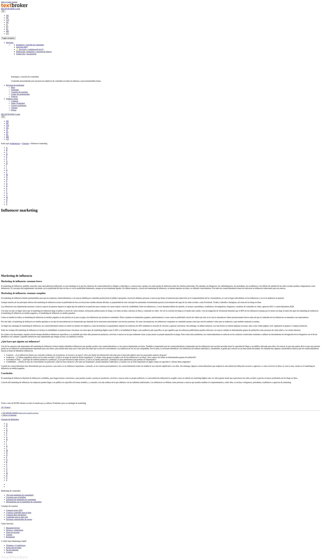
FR (7, 18)
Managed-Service (13, 528)
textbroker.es (15, 143)
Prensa (13, 110)
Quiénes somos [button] (12, 99)
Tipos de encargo (13, 532)
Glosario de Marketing (10, 419)
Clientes (14, 108)
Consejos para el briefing (16, 497)
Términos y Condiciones (15, 545)
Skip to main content (9, 2)
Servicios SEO (22, 47)
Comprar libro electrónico (16, 515)
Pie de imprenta (12, 550)
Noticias (14, 96)
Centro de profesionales (20, 94)
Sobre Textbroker (18, 103)
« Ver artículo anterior (19, 413)
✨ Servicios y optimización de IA (30, 49)
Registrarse (10, 537)
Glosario (25, 143)
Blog (13, 87)
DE (7, 16)
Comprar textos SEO (14, 510)
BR (7, 31)
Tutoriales (15, 90)
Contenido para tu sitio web (17, 517)
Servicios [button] (9, 42)
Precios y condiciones (14, 530)
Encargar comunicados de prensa (19, 519)
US (7, 34)
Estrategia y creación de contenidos (30, 45)
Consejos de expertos (19, 92)
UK (7, 20)
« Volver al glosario (8, 415)
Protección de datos (13, 548)
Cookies (9, 552)
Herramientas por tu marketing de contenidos (24, 502)
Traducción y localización (26, 54)
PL (7, 29)
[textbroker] (14, 6)
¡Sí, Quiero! (5, 407)
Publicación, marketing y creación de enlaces (34, 52)
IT (7, 25)
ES (3, 11)
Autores (9, 535)
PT (7, 27)
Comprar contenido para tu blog (18, 513)
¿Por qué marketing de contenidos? (20, 495)
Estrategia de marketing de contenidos (21, 500)
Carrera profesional (18, 105)
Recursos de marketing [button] (15, 85)
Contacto (14, 101)
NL (7, 22)
